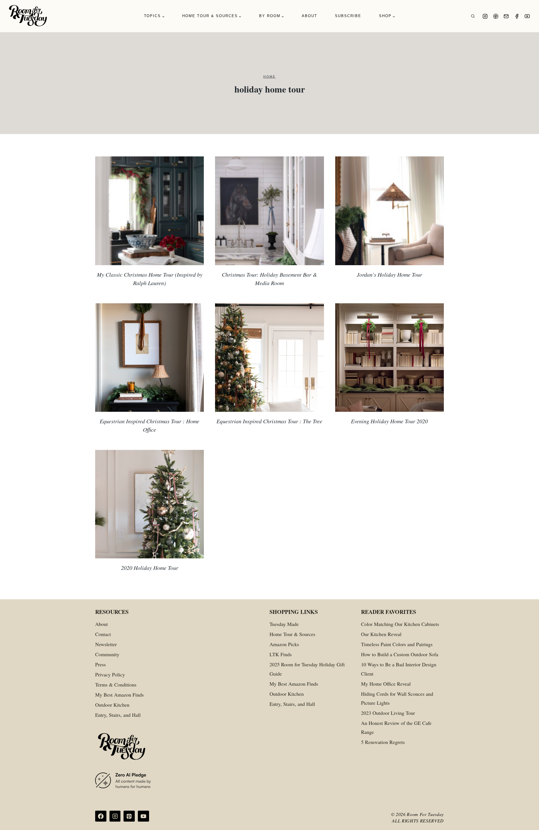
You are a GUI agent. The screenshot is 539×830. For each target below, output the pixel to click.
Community (107, 654)
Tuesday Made (284, 624)
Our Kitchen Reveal (381, 634)
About (309, 16)
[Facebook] (517, 16)
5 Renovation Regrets (383, 742)
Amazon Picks (284, 644)
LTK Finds (281, 654)
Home (269, 76)
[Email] (506, 16)
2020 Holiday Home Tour (149, 567)
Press (100, 664)
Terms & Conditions (115, 684)
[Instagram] (485, 16)
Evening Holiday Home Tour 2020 (389, 421)
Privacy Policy (110, 674)
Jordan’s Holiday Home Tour (389, 274)
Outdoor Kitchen (112, 704)
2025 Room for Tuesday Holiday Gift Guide (307, 669)
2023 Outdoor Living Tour (388, 712)
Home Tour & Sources (292, 634)
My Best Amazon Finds (119, 694)
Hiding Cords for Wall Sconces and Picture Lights (397, 698)
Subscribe (348, 16)
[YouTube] (527, 16)
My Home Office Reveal (386, 683)
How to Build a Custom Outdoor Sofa (399, 654)
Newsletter (106, 644)
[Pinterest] (496, 16)
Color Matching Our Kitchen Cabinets (400, 624)
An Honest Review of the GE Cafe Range (396, 727)
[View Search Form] (473, 16)
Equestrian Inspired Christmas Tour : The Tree (269, 421)
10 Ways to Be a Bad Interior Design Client (398, 669)
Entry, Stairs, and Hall (118, 714)
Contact (103, 634)
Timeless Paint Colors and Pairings (397, 644)
